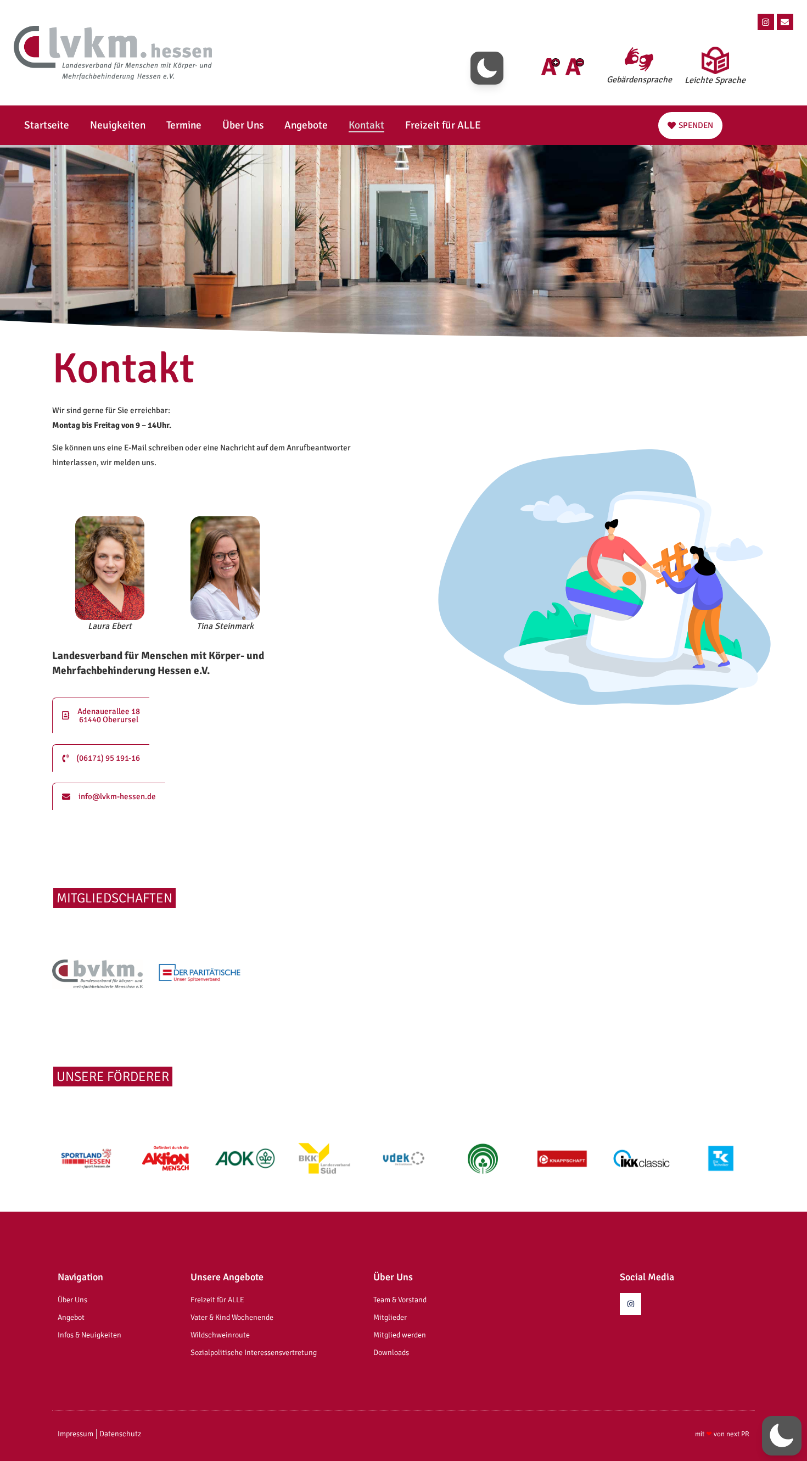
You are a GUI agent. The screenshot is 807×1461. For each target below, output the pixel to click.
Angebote (306, 125)
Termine (183, 125)
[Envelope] (785, 22)
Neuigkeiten (117, 125)
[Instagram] (766, 22)
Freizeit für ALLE (443, 125)
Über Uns (243, 125)
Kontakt (366, 125)
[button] (486, 68)
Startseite (46, 125)
